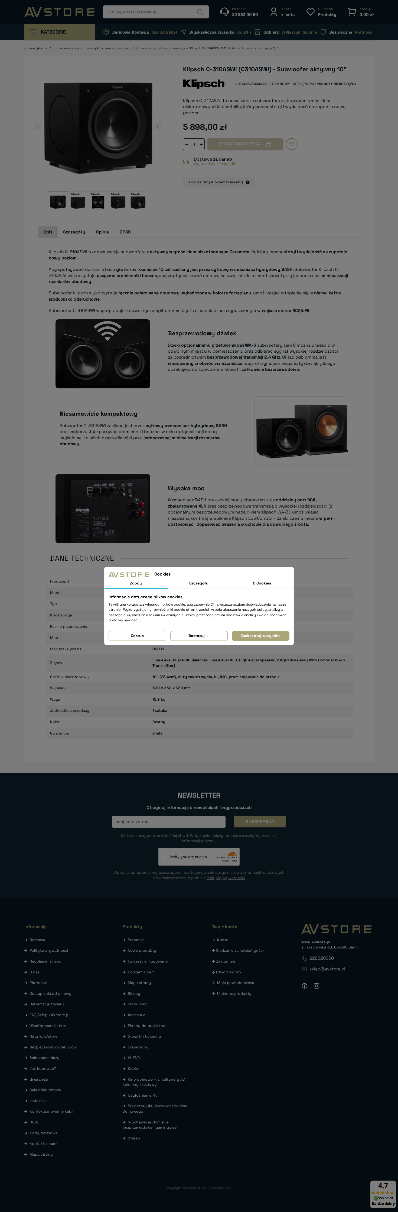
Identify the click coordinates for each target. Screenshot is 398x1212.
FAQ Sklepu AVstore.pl (49, 1014)
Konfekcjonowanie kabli (51, 1111)
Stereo (134, 1138)
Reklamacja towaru (47, 1004)
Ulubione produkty (234, 993)
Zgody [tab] (136, 583)
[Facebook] (304, 986)
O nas (35, 972)
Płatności (38, 982)
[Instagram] (316, 986)
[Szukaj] (200, 12)
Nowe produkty (142, 950)
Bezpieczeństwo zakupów (53, 1047)
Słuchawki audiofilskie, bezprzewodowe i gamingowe (150, 1125)
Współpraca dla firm (48, 1025)
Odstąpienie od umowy (50, 993)
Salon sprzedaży (45, 1057)
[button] (282, 12)
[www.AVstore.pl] (59, 12)
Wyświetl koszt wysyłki (215, 163)
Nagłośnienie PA (142, 1095)
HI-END (134, 1057)
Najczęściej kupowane (148, 961)
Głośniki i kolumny (144, 1036)
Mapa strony (41, 1154)
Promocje (136, 939)
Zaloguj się (225, 961)
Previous (38, 126)
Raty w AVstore (43, 1036)
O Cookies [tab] (262, 583)
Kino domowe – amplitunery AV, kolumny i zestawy (154, 1082)
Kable (133, 1068)
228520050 (321, 958)
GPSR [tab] (125, 232)
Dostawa (37, 939)
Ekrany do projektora (147, 1025)
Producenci (138, 1004)
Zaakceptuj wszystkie (260, 635)
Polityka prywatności (49, 950)
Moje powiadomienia (235, 982)
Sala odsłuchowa (45, 1089)
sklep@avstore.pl (327, 968)
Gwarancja (39, 1079)
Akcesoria (136, 1014)
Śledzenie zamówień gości (239, 950)
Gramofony (138, 1047)
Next (158, 126)
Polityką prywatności (226, 877)
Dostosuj (197, 635)
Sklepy (134, 993)
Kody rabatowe (44, 1132)
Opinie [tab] (102, 232)
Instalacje (38, 1100)
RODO (34, 1122)
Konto (223, 939)
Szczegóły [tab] (74, 232)
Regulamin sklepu (45, 961)
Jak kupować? (43, 1068)
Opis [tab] (47, 232)
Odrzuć (137, 635)
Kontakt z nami (43, 1143)
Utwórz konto (228, 972)
